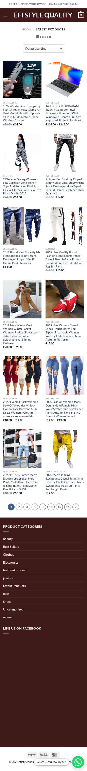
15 (59, 507)
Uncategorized (13, 609)
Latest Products (14, 586)
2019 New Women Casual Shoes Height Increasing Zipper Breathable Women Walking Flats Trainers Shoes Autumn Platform (63, 332)
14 (51, 507)
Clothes (8, 554)
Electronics (10, 562)
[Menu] (5, 15)
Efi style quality (43, 15)
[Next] (75, 507)
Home (27, 29)
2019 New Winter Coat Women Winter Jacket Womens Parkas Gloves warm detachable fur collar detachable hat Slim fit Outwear (21, 334)
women (8, 617)
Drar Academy (69, 761)
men (6, 593)
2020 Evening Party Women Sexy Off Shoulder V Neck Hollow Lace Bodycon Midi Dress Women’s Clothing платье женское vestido (20, 409)
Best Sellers (11, 546)
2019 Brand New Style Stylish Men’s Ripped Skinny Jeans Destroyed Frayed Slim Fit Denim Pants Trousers (21, 258)
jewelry (8, 578)
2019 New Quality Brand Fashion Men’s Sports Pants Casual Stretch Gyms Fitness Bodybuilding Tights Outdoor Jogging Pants (64, 259)
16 (68, 507)
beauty (8, 539)
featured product (15, 570)
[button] (78, 762)
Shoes (7, 601)
